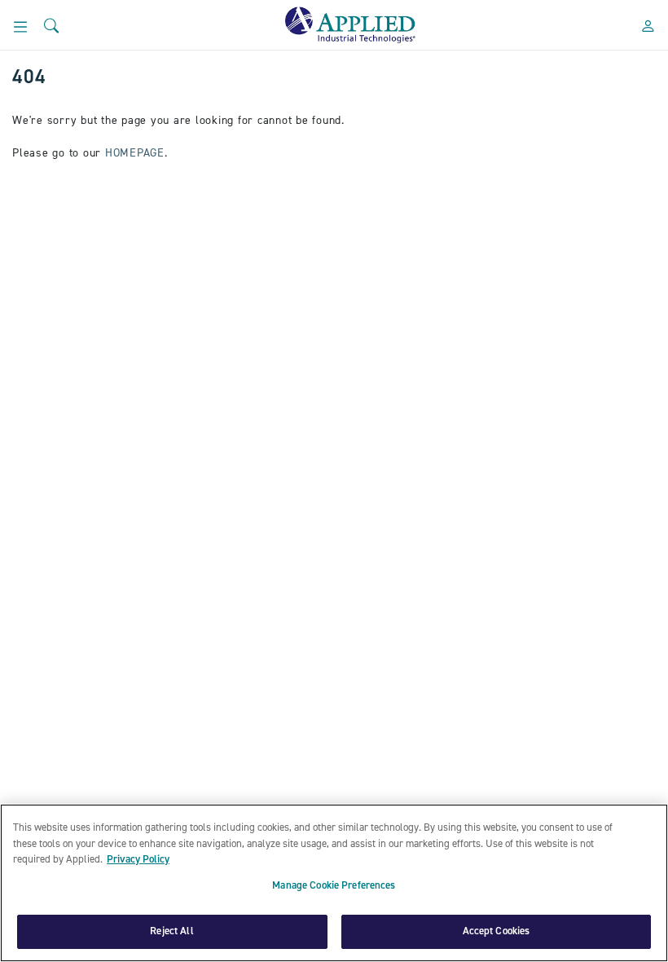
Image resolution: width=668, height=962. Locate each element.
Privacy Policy (138, 859)
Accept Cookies (496, 931)
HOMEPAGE (135, 153)
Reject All (171, 931)
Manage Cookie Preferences (333, 886)
